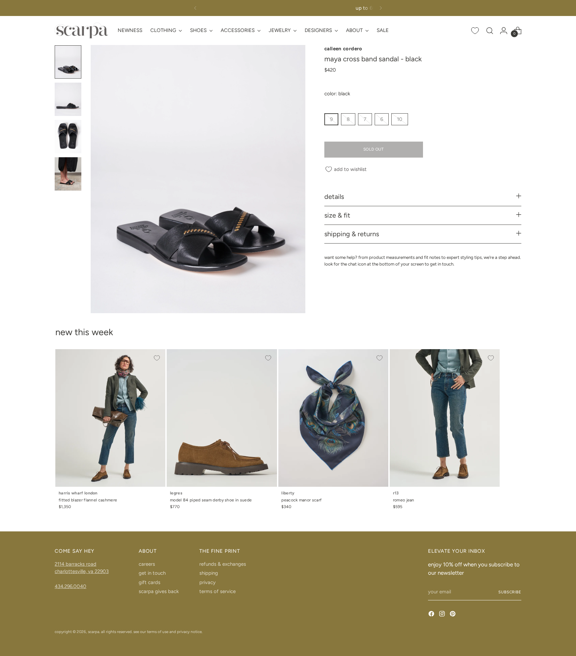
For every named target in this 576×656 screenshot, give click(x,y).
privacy (207, 582)
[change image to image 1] (68, 62)
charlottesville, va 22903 (82, 571)
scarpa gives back (159, 591)
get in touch (152, 573)
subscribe (509, 592)
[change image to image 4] (68, 174)
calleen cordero (343, 49)
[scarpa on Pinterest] (453, 614)
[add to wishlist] (157, 358)
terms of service (217, 591)
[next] (380, 8)
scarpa (93, 631)
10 (399, 120)
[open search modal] (489, 30)
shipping (208, 573)
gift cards (149, 582)
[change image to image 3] (68, 136)
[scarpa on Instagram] (443, 614)
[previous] (195, 8)
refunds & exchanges (222, 564)
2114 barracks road (75, 564)
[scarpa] (81, 30)
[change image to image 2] (68, 99)
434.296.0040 (70, 586)
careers (147, 564)
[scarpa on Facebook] (432, 614)
